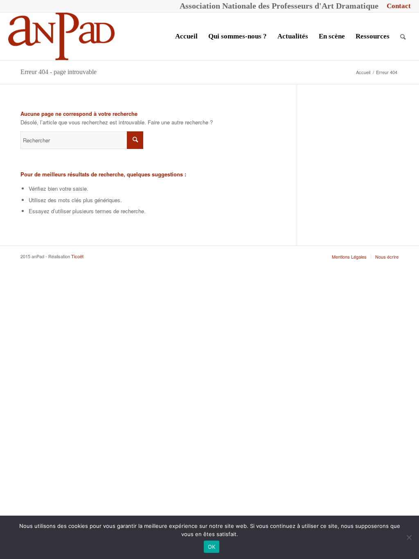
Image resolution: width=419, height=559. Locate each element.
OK (212, 546)
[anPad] (61, 36)
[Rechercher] (403, 36)
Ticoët (77, 256)
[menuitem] (397, 6)
